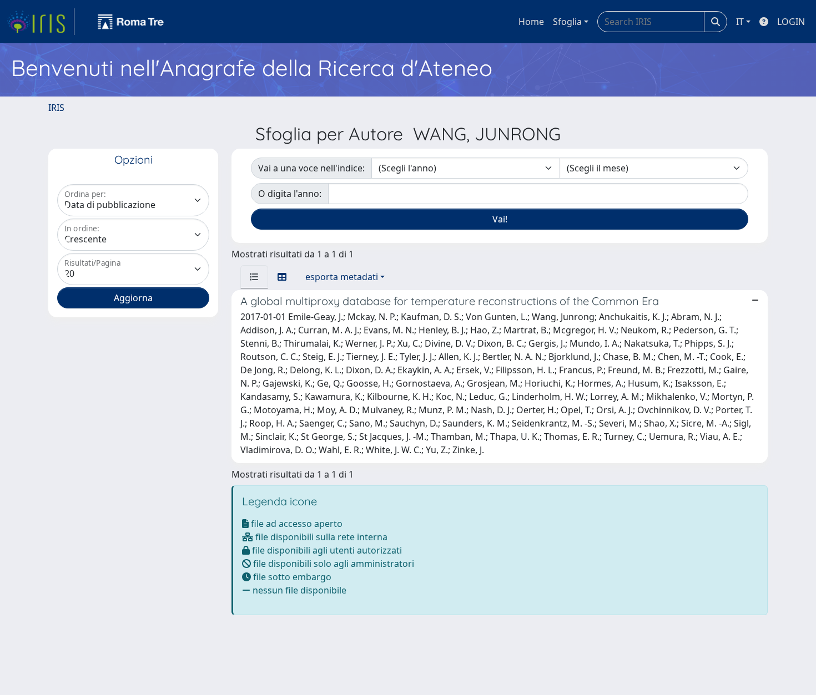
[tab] (254, 276)
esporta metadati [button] (341, 277)
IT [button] (740, 22)
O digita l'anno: (289, 193)
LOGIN (791, 22)
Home (531, 22)
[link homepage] (40, 21)
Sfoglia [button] (567, 22)
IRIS (56, 108)
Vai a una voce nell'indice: (311, 168)
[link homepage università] (131, 21)
